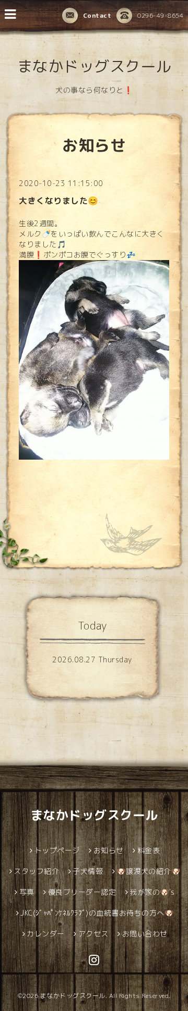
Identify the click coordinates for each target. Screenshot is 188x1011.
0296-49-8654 (160, 15)
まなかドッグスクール (94, 66)
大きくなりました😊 (59, 200)
